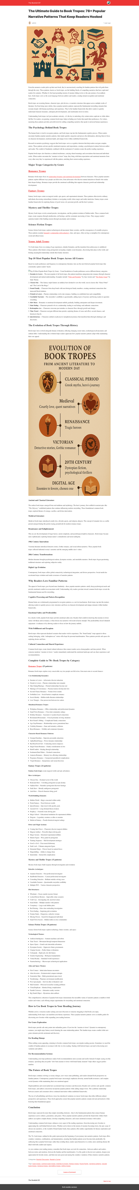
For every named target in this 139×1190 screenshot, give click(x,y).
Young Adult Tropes (38, 241)
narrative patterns (95, 1164)
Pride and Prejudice (74, 277)
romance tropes (42, 1166)
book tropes (36, 1164)
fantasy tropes (74, 1164)
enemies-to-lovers (62, 1164)
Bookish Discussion (42, 1159)
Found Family (84, 1164)
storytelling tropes (55, 1166)
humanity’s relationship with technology (56, 233)
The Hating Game (101, 277)
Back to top (107, 1181)
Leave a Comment (69, 1172)
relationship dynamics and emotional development (65, 176)
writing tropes (66, 1166)
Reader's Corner (55, 1159)
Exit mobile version (69, 1187)
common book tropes (48, 1164)
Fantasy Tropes (36, 190)
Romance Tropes (37, 171)
